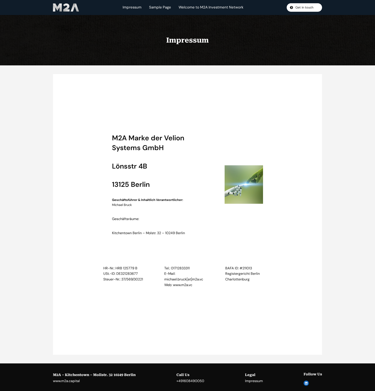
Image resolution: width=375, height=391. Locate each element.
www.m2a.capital (66, 381)
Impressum (132, 7)
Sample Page (160, 7)
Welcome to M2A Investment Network (211, 7)
